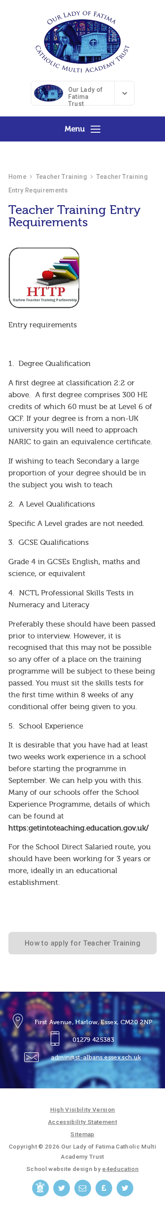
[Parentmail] (103, 1188)
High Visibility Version (82, 1109)
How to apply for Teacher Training (82, 943)
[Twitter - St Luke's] (125, 1188)
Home (17, 176)
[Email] (82, 1188)
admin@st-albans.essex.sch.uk (96, 1057)
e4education (120, 1168)
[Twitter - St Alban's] (61, 1188)
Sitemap (82, 1134)
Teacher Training (62, 176)
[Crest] (40, 1188)
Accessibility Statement (82, 1121)
